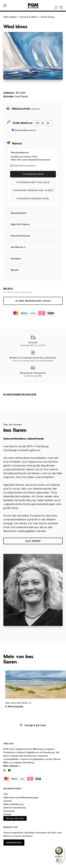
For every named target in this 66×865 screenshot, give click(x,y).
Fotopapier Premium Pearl (33, 198)
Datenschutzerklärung (14, 807)
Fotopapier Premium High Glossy (33, 190)
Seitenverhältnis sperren (25, 130)
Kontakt (7, 814)
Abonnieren (14, 843)
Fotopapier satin (33, 174)
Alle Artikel (9, 16)
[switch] (59, 860)
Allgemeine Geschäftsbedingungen (21, 797)
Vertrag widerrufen (15, 818)
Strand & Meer (28, 16)
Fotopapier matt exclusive (33, 182)
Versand (7, 801)
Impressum (9, 811)
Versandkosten (26, 292)
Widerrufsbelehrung (13, 804)
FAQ (5, 794)
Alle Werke (33, 541)
